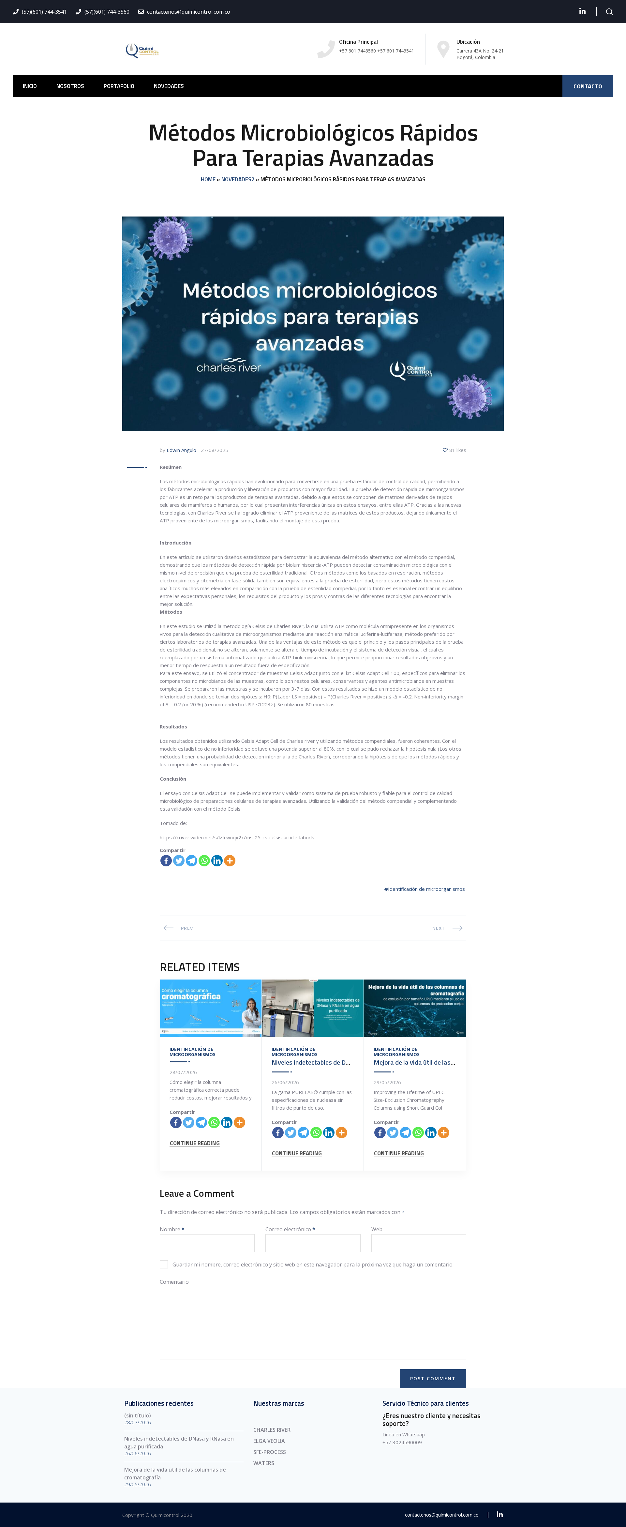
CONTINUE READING (195, 1143)
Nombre (172, 1229)
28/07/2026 (183, 1072)
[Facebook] (166, 860)
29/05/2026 (387, 1082)
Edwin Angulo (181, 450)
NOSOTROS (70, 86)
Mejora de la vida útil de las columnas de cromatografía (451, 1062)
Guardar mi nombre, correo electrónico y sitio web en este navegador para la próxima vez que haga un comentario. (313, 1264)
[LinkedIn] (582, 11)
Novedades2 (238, 179)
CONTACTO (588, 86)
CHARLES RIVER (272, 1429)
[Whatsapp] (204, 860)
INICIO (30, 86)
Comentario (174, 1281)
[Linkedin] (217, 860)
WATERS (263, 1463)
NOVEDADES (169, 86)
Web (376, 1229)
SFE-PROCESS (269, 1452)
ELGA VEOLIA (269, 1441)
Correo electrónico (290, 1229)
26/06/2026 (285, 1082)
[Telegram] (191, 860)
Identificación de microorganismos (426, 889)
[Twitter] (179, 860)
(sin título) (137, 1415)
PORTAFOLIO (119, 86)
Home (208, 179)
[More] (229, 860)
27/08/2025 (214, 450)
